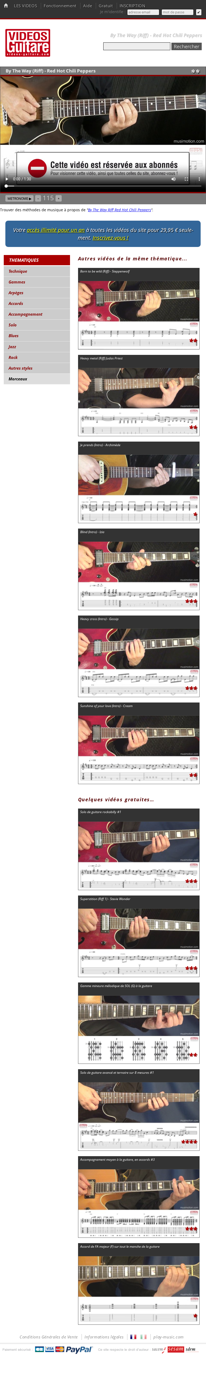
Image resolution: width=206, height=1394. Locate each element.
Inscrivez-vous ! (110, 237)
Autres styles (20, 368)
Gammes (17, 282)
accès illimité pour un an (56, 230)
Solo (13, 325)
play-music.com (168, 1337)
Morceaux (18, 379)
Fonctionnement (60, 6)
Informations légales (103, 1337)
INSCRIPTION (132, 6)
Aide (87, 6)
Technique (18, 271)
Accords (16, 303)
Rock (13, 357)
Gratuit (106, 6)
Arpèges (16, 293)
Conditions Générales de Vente (49, 1337)
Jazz (12, 347)
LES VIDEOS (25, 6)
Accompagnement (25, 314)
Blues (14, 336)
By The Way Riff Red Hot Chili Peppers (119, 209)
